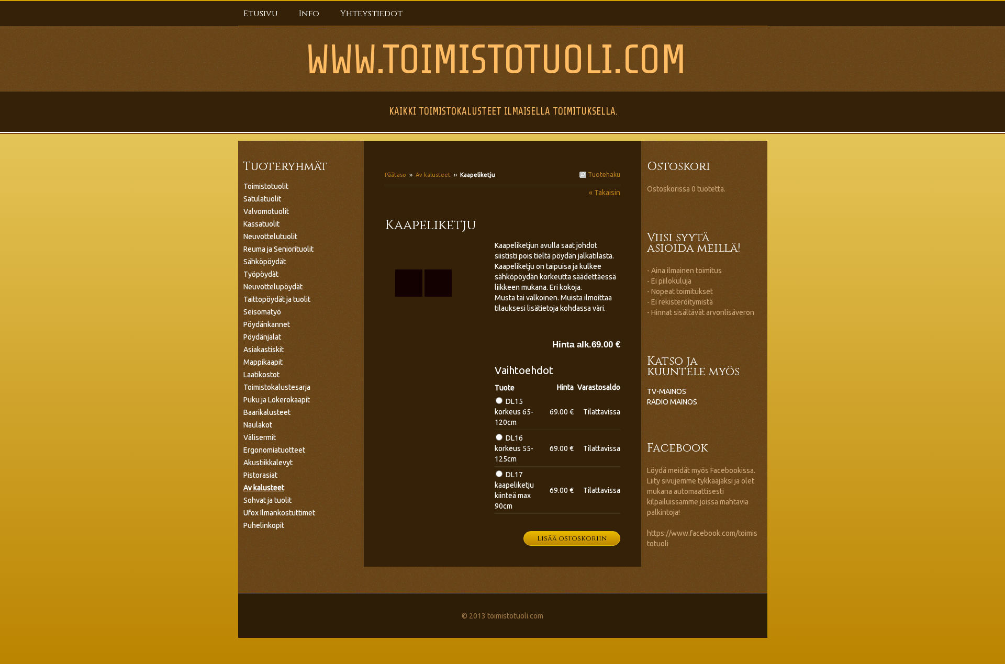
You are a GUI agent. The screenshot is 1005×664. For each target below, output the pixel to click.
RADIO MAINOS (672, 402)
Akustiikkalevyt (268, 462)
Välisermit (259, 437)
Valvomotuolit (266, 211)
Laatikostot (261, 374)
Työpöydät (260, 274)
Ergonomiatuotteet (274, 450)
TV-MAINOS (666, 391)
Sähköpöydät (264, 261)
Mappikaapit (263, 362)
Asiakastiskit (263, 349)
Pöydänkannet (266, 324)
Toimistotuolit (265, 186)
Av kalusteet (433, 175)
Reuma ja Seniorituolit (278, 249)
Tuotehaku (603, 174)
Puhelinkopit (263, 525)
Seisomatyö (262, 312)
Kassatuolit (261, 224)
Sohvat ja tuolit (267, 500)
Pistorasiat (260, 475)
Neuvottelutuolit (270, 236)
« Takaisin (604, 192)
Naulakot (257, 425)
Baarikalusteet (267, 412)
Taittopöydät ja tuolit (276, 299)
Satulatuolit (262, 199)
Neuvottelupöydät (273, 287)
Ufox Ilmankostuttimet (279, 513)
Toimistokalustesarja (276, 387)
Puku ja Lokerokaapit (276, 400)
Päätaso (395, 175)
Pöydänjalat (262, 337)
